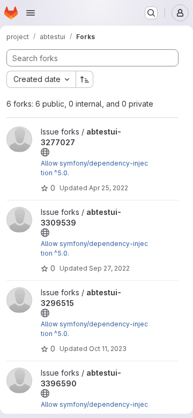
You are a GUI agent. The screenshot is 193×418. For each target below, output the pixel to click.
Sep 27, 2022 (109, 268)
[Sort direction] (84, 79)
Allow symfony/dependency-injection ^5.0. (94, 168)
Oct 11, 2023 (108, 349)
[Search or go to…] (151, 12)
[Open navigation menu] (30, 12)
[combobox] (41, 79)
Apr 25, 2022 (108, 188)
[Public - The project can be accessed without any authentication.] (45, 152)
